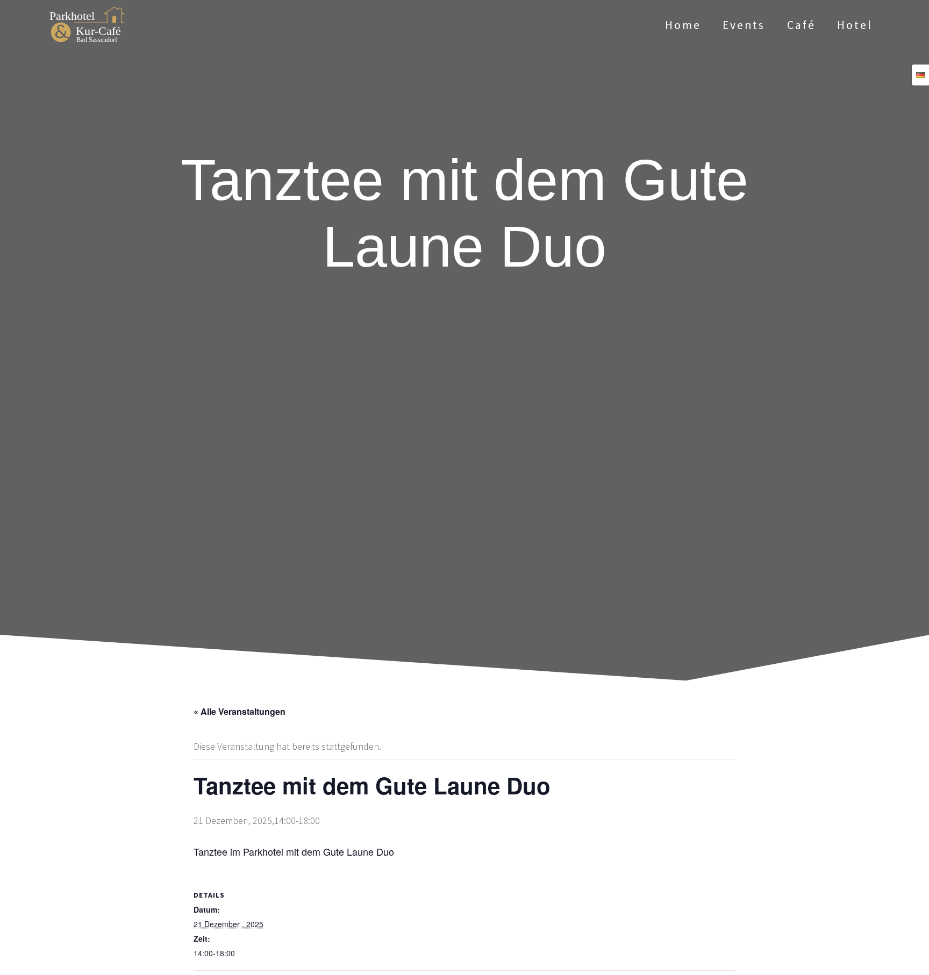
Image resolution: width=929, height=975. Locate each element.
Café (801, 25)
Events (744, 25)
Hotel (855, 25)
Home (683, 25)
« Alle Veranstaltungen (239, 711)
